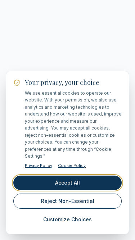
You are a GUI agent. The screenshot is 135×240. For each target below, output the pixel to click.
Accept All (67, 183)
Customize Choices (67, 219)
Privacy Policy (38, 165)
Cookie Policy (72, 165)
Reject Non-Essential (67, 201)
